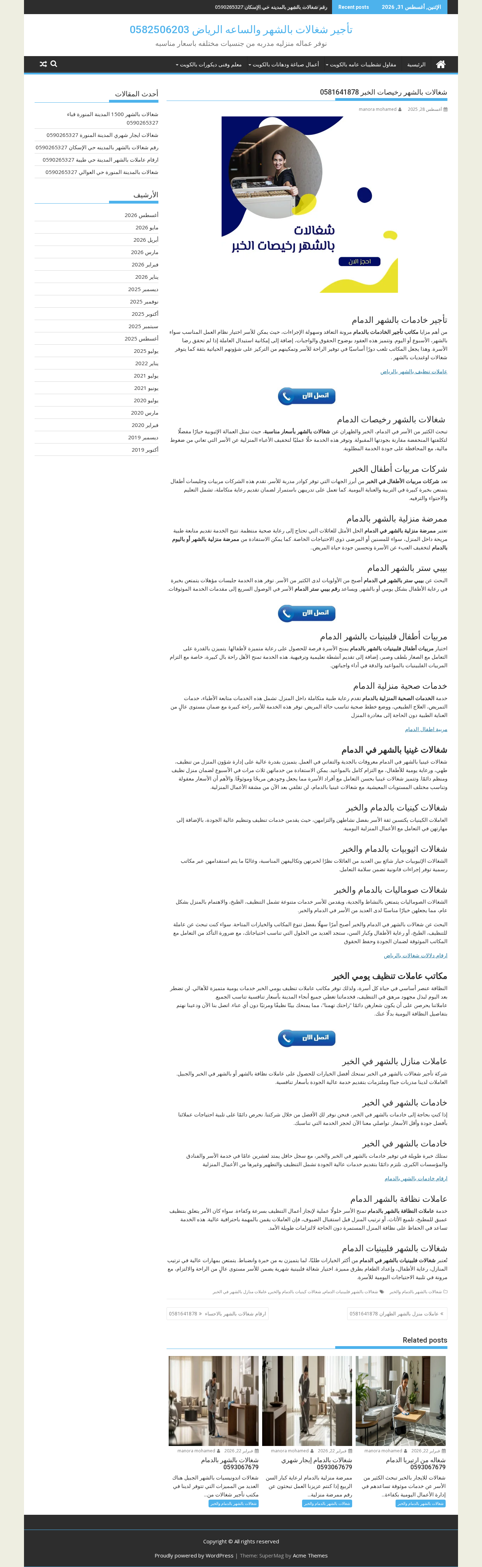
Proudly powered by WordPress (194, 1555)
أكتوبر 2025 (145, 313)
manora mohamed (378, 109)
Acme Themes (310, 1555)
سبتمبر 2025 (143, 326)
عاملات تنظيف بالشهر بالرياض (413, 371)
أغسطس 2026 (141, 214)
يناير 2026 (146, 276)
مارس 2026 (144, 251)
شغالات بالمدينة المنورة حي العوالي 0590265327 (102, 171)
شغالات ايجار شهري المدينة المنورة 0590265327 (102, 134)
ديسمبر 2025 (143, 289)
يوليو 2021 (146, 375)
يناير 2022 (146, 363)
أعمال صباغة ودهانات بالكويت (286, 64)
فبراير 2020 (145, 424)
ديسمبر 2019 (143, 437)
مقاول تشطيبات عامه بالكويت (363, 64)
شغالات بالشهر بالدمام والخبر (416, 1292)
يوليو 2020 (146, 400)
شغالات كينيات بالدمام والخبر (295, 1292)
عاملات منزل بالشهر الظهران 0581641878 (394, 1313)
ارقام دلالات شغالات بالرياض (415, 955)
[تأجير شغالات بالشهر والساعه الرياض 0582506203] (440, 63)
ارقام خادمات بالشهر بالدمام (416, 1178)
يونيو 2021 (146, 387)
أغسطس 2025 (141, 338)
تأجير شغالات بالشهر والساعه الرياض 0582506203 (241, 29)
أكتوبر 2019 (145, 449)
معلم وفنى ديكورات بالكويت (211, 64)
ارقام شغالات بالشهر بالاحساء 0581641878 (217, 1313)
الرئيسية (416, 64)
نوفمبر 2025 (144, 301)
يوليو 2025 (146, 350)
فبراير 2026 (145, 264)
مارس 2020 (144, 412)
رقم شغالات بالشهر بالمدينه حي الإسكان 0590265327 (271, 7)
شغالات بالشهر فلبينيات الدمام (351, 1292)
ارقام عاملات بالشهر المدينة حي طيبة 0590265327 (100, 159)
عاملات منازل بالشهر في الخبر (240, 1292)
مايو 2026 (146, 227)
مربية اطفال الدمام (426, 729)
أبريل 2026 (145, 239)
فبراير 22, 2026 (426, 1451)
